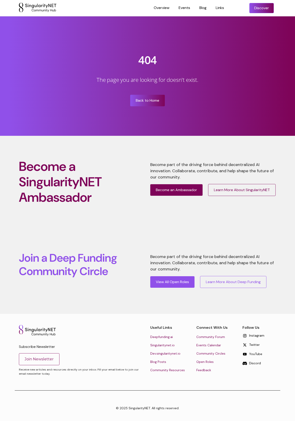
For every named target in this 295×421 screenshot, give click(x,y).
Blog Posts (158, 362)
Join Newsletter (39, 359)
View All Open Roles (172, 281)
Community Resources (167, 370)
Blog (202, 7)
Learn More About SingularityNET (242, 189)
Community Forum (210, 337)
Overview (161, 7)
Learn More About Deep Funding (233, 281)
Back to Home (147, 100)
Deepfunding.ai (161, 337)
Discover (261, 8)
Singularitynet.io (162, 345)
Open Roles (205, 362)
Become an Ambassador (176, 189)
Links (220, 7)
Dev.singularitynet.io (165, 353)
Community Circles (210, 353)
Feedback (203, 370)
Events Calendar (208, 345)
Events (184, 7)
